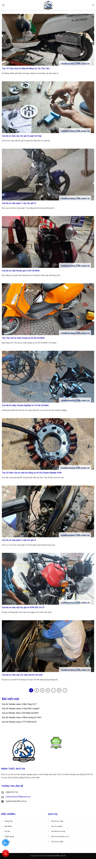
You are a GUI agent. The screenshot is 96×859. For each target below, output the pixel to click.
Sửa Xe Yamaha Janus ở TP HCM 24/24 (19, 722)
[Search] (93, 5)
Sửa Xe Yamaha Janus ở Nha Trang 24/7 (19, 704)
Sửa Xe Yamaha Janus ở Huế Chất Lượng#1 (21, 708)
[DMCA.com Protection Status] (56, 743)
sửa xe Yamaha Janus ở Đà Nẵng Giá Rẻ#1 (20, 713)
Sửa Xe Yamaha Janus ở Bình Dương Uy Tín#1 (22, 717)
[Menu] (3, 5)
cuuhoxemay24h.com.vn (16, 801)
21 (59, 690)
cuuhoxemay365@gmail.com (18, 796)
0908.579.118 (12, 792)
